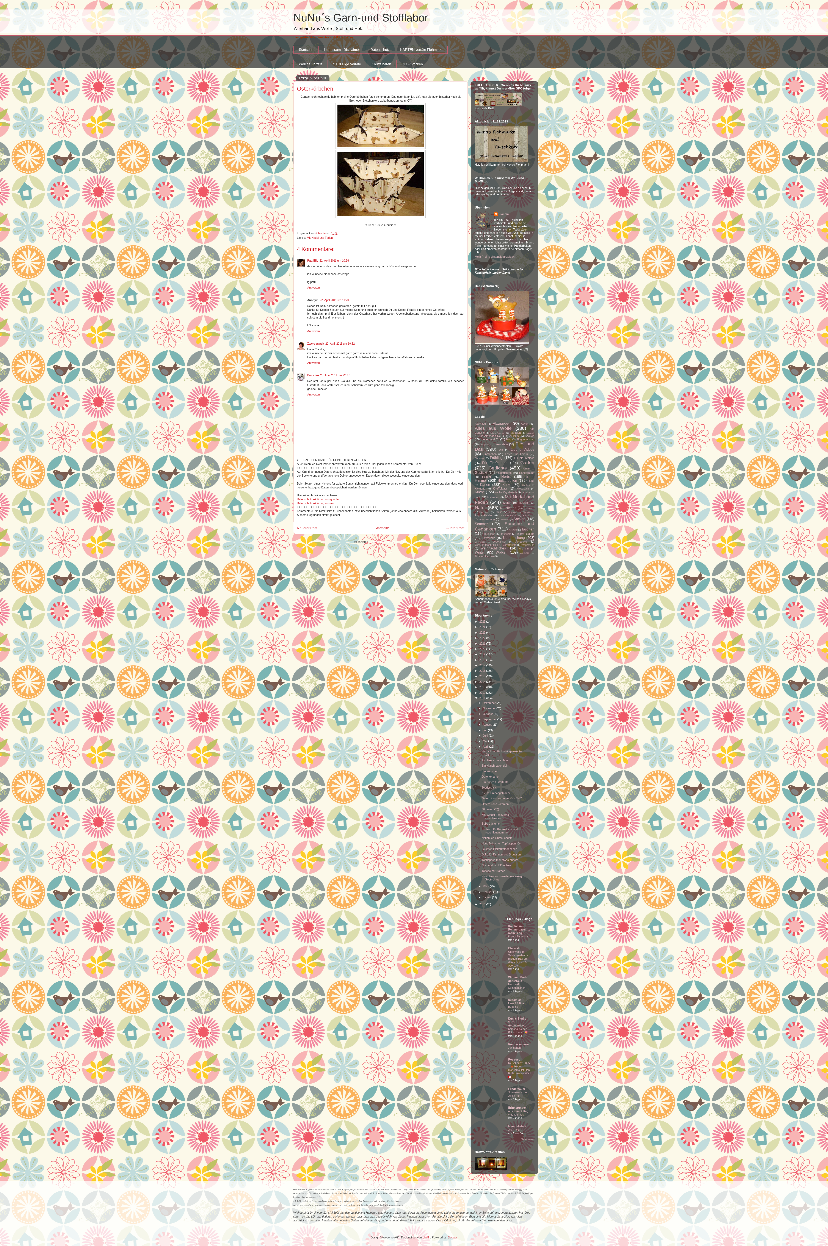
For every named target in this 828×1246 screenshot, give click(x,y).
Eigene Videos (522, 449)
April (486, 746)
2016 (482, 670)
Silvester (504, 519)
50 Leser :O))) (490, 809)
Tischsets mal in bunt (495, 760)
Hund (531, 480)
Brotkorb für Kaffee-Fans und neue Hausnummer (500, 831)
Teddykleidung (525, 533)
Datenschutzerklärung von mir (315, 503)
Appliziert (515, 432)
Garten (527, 462)
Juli (485, 730)
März (486, 886)
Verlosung (521, 541)
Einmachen (490, 454)
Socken (519, 519)
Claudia (504, 214)
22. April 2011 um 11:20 (334, 300)
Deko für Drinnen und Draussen (501, 854)
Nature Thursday (518, 936)
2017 (482, 665)
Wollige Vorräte (310, 64)
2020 (482, 649)
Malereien (493, 497)
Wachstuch (527, 544)
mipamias (514, 999)
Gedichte (497, 467)
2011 (482, 698)
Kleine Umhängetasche (496, 793)
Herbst (506, 477)
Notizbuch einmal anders (497, 838)
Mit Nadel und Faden (320, 237)
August (487, 724)
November (489, 708)
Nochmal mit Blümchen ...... (499, 865)
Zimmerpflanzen (484, 556)
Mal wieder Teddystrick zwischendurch (496, 816)
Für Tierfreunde (494, 463)
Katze (506, 484)
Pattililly (312, 260)
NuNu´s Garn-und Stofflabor (360, 18)
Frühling (496, 458)
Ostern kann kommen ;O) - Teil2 (502, 798)
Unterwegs (480, 542)
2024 (482, 627)
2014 (482, 681)
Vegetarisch (500, 541)
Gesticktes (505, 472)
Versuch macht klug (486, 544)
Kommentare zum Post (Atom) (388, 541)
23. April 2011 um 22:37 (335, 375)
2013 (482, 687)
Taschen (527, 529)
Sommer (481, 524)
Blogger (452, 1237)
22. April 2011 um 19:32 (340, 343)
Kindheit (526, 485)
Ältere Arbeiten (497, 433)
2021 (482, 643)
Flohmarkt (480, 458)
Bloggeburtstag (525, 439)
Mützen (523, 502)
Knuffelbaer (500, 488)
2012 (482, 692)
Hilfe (527, 477)
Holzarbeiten (507, 480)
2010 (482, 904)
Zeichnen (525, 553)
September (490, 719)
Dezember (489, 703)
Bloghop (485, 444)
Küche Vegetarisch (506, 492)
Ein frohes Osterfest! (495, 782)
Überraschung (514, 538)
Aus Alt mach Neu (490, 436)
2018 (482, 660)
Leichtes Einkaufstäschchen (499, 849)
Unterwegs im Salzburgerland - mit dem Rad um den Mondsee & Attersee (518, 958)
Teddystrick (489, 787)
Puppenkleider (483, 515)
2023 (482, 632)
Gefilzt (526, 469)
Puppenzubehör (508, 515)
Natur (480, 507)
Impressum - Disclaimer (342, 50)
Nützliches (508, 508)
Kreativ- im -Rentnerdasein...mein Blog (519, 929)
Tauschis (506, 533)
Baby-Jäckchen (491, 823)
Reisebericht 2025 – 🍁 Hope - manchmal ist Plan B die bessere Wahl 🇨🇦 (519, 1070)
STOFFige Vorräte (347, 64)
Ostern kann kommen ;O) (497, 804)
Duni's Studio (517, 1018)
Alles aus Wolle (493, 428)
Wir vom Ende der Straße (517, 979)
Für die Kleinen (524, 458)
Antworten (313, 287)
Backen (529, 436)
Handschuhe (526, 472)
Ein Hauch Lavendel (494, 765)
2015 (482, 676)
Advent (525, 423)
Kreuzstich (523, 488)
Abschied (480, 423)
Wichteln (524, 548)
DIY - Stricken (412, 64)
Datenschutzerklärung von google (318, 499)
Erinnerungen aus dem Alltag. (518, 1109)
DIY (501, 449)
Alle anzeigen (527, 1139)
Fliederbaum (516, 1089)
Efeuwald (514, 948)
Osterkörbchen (491, 776)
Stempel (513, 530)
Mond (506, 502)
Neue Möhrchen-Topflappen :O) (501, 843)
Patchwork (484, 512)
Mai (485, 741)
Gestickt (481, 472)
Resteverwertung (485, 519)
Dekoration (501, 444)
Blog (508, 439)
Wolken (501, 552)
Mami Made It (517, 1126)
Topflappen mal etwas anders (500, 860)
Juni (486, 735)
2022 (482, 638)
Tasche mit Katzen (493, 871)
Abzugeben (502, 423)
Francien (313, 375)
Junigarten (514, 1047)
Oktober (488, 714)
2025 (482, 621)
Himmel (481, 480)
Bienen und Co (490, 439)
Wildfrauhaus (516, 1114)
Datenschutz (380, 50)
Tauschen (489, 533)
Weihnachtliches (493, 548)
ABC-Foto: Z (515, 1129)
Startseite (306, 50)
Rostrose (514, 1059)
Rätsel (526, 515)
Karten (485, 484)
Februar (488, 892)
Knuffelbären (381, 64)
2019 (482, 654)
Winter (480, 552)
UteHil (426, 1237)
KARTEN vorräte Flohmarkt (421, 50)
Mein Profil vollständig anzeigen (494, 256)
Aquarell (530, 433)
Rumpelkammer (518, 1044)
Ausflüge (514, 436)
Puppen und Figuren (519, 512)
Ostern (530, 508)
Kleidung (480, 488)
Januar (487, 897)
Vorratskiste (509, 544)
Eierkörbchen (490, 771)
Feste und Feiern (516, 454)
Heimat (486, 477)
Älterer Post (455, 528)
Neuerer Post (307, 528)
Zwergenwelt (315, 343)
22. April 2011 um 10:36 (334, 260)
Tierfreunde (488, 538)
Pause (498, 512)
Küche (480, 492)
